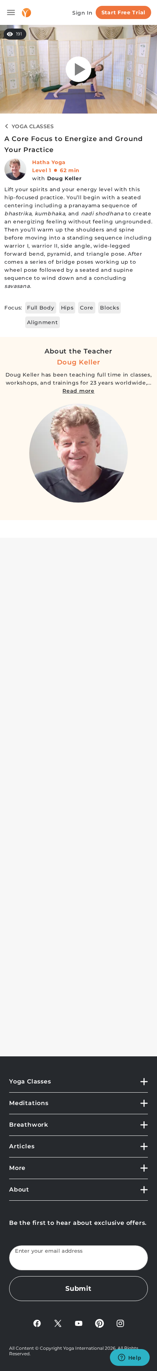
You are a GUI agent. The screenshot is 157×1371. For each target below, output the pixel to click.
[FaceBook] (37, 1322)
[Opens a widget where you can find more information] (130, 1358)
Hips (67, 307)
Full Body (40, 307)
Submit (78, 1289)
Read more (78, 391)
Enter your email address (49, 1251)
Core (86, 307)
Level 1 (41, 170)
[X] (57, 1322)
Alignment (42, 322)
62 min (70, 170)
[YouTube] (78, 1322)
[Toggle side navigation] (11, 12)
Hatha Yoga (49, 162)
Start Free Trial (123, 12)
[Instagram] (120, 1322)
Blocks (109, 307)
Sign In (82, 13)
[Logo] (26, 12)
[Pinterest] (99, 1322)
